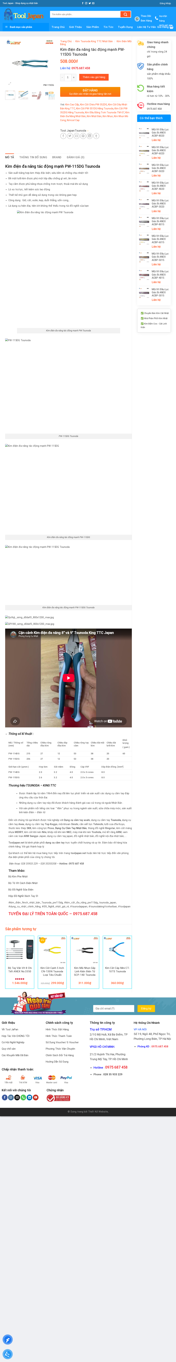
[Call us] (23, 1097)
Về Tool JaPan (10, 1029)
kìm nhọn (108, 116)
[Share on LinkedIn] (90, 136)
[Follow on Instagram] (86, 3)
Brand (57, 157)
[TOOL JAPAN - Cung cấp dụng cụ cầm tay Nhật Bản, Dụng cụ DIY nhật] (24, 15)
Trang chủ (66, 41)
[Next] (50, 63)
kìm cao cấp (72, 104)
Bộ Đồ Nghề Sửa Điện (20, 889)
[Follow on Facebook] (83, 3)
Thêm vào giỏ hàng (93, 77)
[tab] (9, 157)
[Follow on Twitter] (90, 3)
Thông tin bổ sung (33, 157)
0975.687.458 (85, 913)
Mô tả (9, 157)
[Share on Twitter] (70, 136)
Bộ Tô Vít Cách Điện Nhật (23, 883)
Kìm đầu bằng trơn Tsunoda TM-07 (104, 112)
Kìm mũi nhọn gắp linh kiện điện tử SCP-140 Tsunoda (84, 971)
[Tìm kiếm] (125, 14)
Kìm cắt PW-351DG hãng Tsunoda (94, 108)
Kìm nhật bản (94, 116)
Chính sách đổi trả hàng (60, 1055)
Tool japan (67, 130)
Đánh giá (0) (76, 157)
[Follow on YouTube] (35, 1097)
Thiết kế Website (98, 1111)
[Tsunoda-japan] (94, 130)
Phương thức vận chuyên (60, 1048)
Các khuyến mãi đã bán (15, 1055)
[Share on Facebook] (63, 136)
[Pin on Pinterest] (83, 136)
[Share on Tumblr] (96, 136)
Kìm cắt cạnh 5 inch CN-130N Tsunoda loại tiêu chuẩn (52, 971)
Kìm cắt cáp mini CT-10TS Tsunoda (117, 969)
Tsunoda (80, 130)
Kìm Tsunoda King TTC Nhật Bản (94, 41)
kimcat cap (73, 120)
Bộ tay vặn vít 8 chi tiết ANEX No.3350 (20, 969)
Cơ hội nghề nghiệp (13, 1042)
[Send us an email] (93, 3)
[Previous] (10, 63)
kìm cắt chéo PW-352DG (93, 104)
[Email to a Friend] (77, 136)
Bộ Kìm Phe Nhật (18, 876)
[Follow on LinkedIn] (29, 1097)
